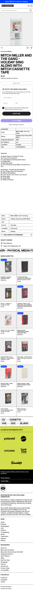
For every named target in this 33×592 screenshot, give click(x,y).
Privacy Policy (5, 568)
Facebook (4, 578)
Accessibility (5, 570)
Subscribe (5, 481)
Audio (3, 522)
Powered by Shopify (6, 588)
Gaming (3, 530)
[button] (31, 6)
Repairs (3, 540)
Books (3, 534)
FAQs (2, 558)
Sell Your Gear (5, 560)
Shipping (3, 78)
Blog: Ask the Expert (7, 550)
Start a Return (5, 556)
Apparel (3, 538)
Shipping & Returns (7, 554)
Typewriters (4, 536)
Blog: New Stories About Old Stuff (12, 552)
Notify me (16, 113)
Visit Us (3, 564)
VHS (2, 528)
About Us (4, 548)
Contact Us (4, 566)
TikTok (3, 582)
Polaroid (3, 524)
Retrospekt (8, 586)
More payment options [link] (16, 124)
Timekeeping (5, 532)
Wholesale (4, 562)
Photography (5, 526)
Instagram (4, 580)
